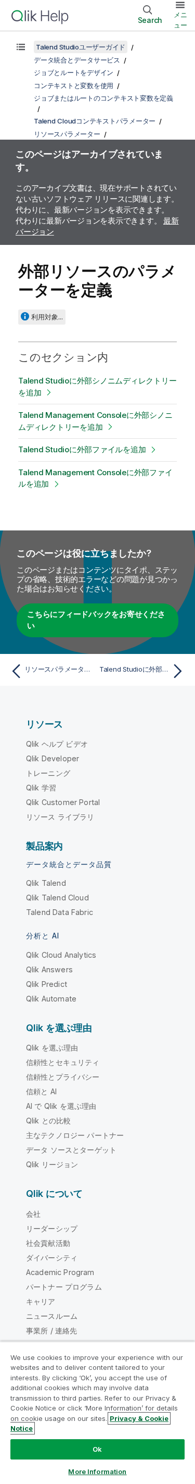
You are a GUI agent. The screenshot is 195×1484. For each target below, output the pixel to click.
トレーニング (48, 773)
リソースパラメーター (67, 134)
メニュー (180, 19)
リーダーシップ (51, 1228)
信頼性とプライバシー (63, 1076)
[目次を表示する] (21, 47)
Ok (97, 1449)
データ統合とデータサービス (77, 60)
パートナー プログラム (64, 1286)
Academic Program (60, 1272)
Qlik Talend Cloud (57, 897)
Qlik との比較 (48, 1120)
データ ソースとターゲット (71, 1149)
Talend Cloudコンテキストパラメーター (94, 121)
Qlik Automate (51, 998)
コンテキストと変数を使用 (73, 85)
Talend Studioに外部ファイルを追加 (82, 449)
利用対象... (47, 317)
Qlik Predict (46, 984)
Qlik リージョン (52, 1164)
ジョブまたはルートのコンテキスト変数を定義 (103, 98)
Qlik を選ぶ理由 (52, 1047)
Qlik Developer (52, 758)
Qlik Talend (46, 883)
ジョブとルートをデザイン (73, 72)
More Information (97, 1471)
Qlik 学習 (41, 787)
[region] (97, 1412)
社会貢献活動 (48, 1243)
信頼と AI (41, 1091)
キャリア (41, 1301)
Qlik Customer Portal (63, 802)
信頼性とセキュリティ (63, 1062)
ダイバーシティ (51, 1257)
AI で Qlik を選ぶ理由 (61, 1106)
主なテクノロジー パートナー (75, 1135)
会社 (33, 1213)
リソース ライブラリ (60, 816)
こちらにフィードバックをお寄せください (96, 620)
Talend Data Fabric (59, 912)
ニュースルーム (51, 1316)
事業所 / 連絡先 (51, 1330)
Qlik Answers (49, 969)
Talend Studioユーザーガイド (80, 47)
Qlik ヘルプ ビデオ (57, 743)
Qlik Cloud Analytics (61, 954)
